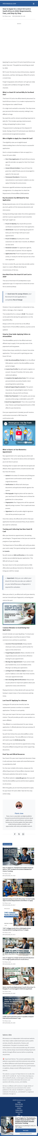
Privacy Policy (19, 1106)
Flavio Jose (19, 813)
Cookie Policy (19, 1110)
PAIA (19, 1114)
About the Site (19, 1104)
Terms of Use (19, 1112)
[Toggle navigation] (33, 3)
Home (19, 1102)
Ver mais (25, 1130)
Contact (19, 1108)
